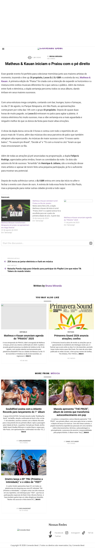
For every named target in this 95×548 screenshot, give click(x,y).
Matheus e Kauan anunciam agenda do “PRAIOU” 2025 (24, 337)
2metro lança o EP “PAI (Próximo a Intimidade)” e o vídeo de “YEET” (24, 480)
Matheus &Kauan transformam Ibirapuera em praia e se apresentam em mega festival (15, 225)
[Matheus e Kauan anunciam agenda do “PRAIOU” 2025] (23, 316)
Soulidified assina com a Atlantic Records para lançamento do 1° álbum (24, 410)
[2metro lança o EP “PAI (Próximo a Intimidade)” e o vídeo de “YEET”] (23, 462)
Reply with (90, 243)
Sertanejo (23, 332)
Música (55, 373)
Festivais (71, 332)
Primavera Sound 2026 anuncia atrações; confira (71, 337)
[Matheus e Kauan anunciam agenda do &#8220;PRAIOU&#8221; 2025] (78, 208)
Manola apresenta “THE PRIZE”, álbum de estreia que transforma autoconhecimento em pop (71, 411)
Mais (28, 356)
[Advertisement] (45, 5)
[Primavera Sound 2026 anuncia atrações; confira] (71, 316)
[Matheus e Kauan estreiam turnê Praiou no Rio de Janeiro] (48, 211)
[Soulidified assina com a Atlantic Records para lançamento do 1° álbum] (23, 392)
